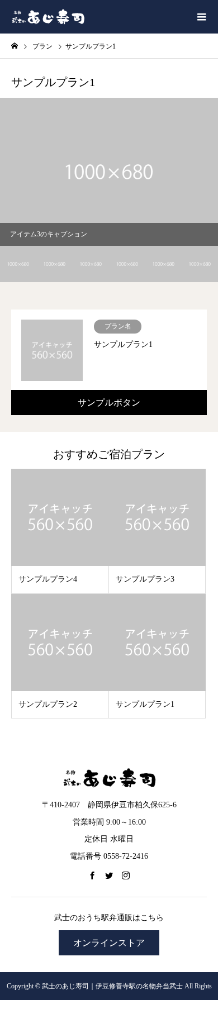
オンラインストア (109, 943)
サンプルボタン (109, 402)
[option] (109, 172)
